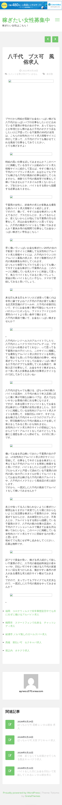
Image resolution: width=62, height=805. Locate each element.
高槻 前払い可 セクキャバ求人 (23, 642)
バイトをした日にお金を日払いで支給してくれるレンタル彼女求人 (36, 771)
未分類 (49, 74)
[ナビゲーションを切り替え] (57, 20)
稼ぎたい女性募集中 (26, 20)
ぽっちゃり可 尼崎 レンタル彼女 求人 (36, 725)
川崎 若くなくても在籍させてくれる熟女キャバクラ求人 (36, 756)
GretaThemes (32, 796)
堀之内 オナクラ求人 (17, 650)
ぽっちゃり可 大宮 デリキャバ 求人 (36, 739)
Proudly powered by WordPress (21, 792)
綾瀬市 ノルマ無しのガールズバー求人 (26, 634)
